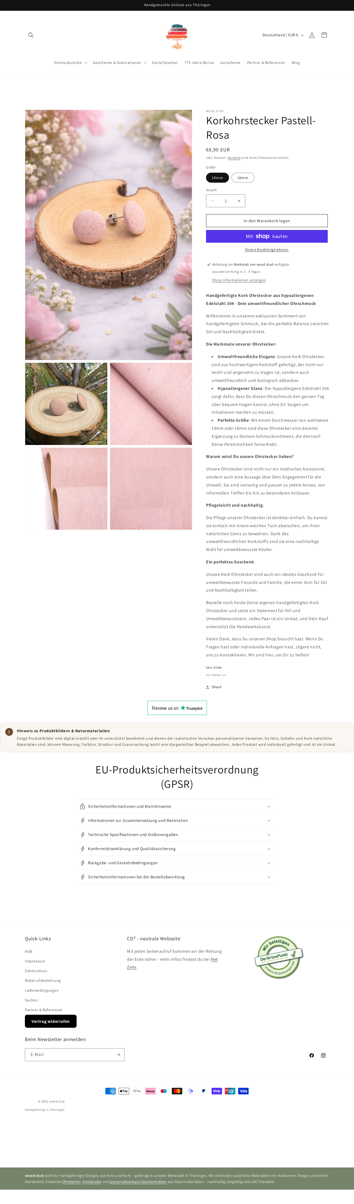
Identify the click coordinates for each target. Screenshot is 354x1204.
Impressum (35, 961)
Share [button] (217, 686)
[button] (31, 35)
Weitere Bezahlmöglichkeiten (267, 249)
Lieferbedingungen (42, 990)
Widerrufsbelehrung (43, 980)
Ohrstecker (71, 1181)
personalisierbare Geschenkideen (138, 1181)
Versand (234, 158)
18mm (243, 177)
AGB (28, 951)
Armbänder (92, 1181)
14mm (217, 177)
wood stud (57, 1101)
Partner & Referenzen (44, 1009)
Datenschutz (36, 970)
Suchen (31, 1000)
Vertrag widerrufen (51, 1021)
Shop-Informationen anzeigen (239, 280)
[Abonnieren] (118, 1054)
